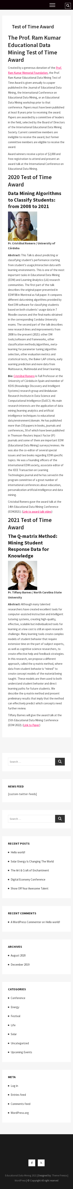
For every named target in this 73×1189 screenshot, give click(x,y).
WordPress (20, 1180)
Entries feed (18, 1095)
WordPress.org (20, 1113)
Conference (18, 998)
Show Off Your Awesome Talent (29, 888)
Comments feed (20, 1104)
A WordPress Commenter (26, 922)
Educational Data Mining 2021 (20, 1175)
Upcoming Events (21, 1052)
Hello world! (18, 852)
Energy (15, 1007)
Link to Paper (31, 725)
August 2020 (18, 955)
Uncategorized (20, 1043)
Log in (14, 1086)
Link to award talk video (37, 511)
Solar (14, 1034)
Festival (15, 1016)
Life (13, 1025)
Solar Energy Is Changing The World (32, 861)
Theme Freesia (59, 1175)
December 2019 (20, 964)
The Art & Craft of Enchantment (30, 870)
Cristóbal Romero (24, 376)
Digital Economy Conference (28, 879)
